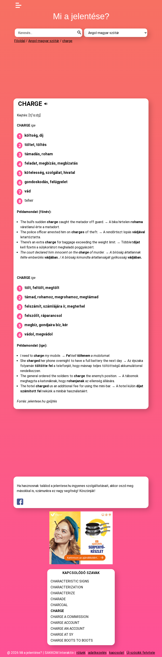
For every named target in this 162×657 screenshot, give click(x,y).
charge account (65, 623)
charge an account (68, 629)
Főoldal (19, 41)
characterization (67, 587)
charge (67, 41)
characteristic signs (70, 581)
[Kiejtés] (45, 103)
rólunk (81, 653)
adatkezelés (97, 653)
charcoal (59, 605)
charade (58, 599)
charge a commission (69, 617)
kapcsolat (116, 653)
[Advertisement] (81, 70)
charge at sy (62, 634)
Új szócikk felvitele (141, 653)
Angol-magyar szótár (43, 41)
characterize (63, 593)
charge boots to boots (72, 640)
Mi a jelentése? (81, 16)
